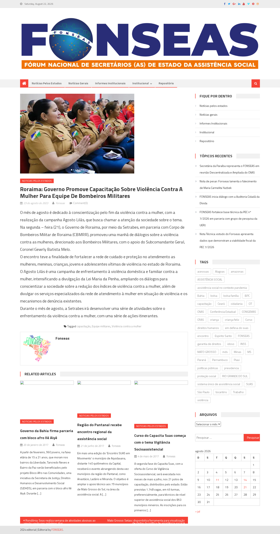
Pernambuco (220, 360)
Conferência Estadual (223, 311)
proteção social (206, 376)
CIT (250, 303)
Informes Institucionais (110, 83)
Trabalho (238, 392)
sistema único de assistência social (218, 384)
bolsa (214, 295)
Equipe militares (101, 326)
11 (217, 480)
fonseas (60, 203)
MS (249, 352)
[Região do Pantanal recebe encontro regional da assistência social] (104, 395)
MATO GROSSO (206, 352)
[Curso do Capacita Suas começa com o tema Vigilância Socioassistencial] (161, 401)
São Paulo (203, 392)
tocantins (221, 392)
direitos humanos (208, 328)
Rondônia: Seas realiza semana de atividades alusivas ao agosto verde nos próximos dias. (59, 521)
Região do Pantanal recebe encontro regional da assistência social (99, 432)
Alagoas (220, 271)
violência (202, 400)
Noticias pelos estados (37, 181)
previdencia (231, 368)
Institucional (140, 83)
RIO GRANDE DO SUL (235, 376)
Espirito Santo (223, 336)
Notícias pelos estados (46, 83)
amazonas (237, 271)
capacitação (84, 326)
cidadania (236, 303)
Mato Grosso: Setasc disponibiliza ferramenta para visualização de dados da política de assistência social (146, 521)
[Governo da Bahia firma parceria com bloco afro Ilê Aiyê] (47, 398)
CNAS (200, 311)
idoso (230, 344)
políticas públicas (207, 368)
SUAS (249, 384)
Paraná (201, 360)
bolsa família (231, 295)
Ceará (221, 303)
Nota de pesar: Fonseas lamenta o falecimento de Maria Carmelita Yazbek (228, 184)
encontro (203, 336)
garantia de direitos (209, 344)
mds (225, 352)
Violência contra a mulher (126, 326)
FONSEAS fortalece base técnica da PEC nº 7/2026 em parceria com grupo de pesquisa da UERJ (228, 218)
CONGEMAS (249, 311)
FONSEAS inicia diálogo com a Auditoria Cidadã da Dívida (230, 199)
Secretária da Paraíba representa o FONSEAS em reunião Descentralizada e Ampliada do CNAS (229, 169)
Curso (248, 319)
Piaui (237, 360)
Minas (237, 352)
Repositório (166, 83)
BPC (247, 295)
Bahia (200, 295)
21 (245, 487)
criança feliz (232, 319)
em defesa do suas (236, 328)
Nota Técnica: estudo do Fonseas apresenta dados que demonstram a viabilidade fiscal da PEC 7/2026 (228, 240)
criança (214, 319)
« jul (197, 511)
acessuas (203, 271)
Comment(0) (80, 203)
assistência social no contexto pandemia (222, 287)
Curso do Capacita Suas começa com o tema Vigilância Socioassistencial (160, 442)
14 (245, 480)
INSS (243, 344)
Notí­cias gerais (78, 83)
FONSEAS (244, 336)
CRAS (200, 319)
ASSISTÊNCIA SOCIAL (209, 279)
